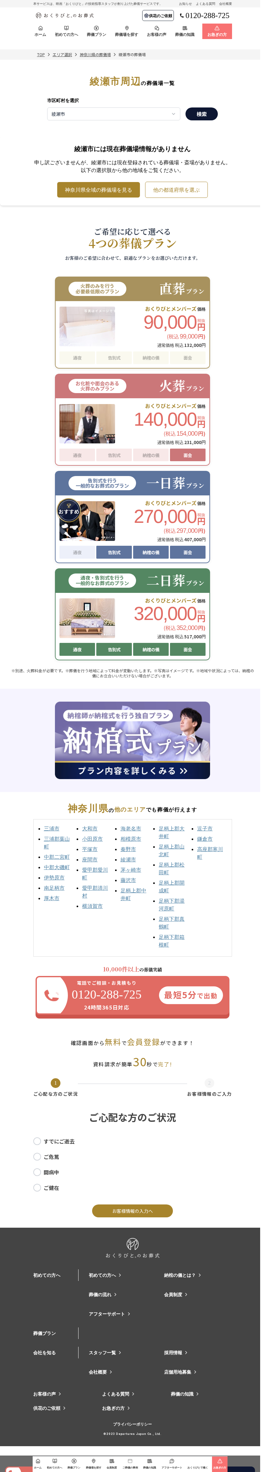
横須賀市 (92, 906)
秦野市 (128, 849)
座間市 (90, 859)
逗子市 (205, 828)
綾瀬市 (128, 859)
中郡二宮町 (57, 857)
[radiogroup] (132, 1164)
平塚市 (90, 849)
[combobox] (113, 113)
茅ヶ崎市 (131, 870)
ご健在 (51, 1188)
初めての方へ (46, 1275)
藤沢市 (128, 880)
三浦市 (51, 828)
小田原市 (92, 839)
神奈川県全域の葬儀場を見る (98, 190)
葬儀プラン (44, 1333)
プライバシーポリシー (132, 1424)
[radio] (37, 1141)
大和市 (90, 828)
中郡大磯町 (57, 867)
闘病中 (51, 1172)
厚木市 (51, 898)
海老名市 (131, 828)
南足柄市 (54, 888)
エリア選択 (62, 54)
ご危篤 (51, 1157)
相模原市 (131, 839)
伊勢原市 (54, 877)
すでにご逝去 (59, 1141)
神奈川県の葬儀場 (95, 54)
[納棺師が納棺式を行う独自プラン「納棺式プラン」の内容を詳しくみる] (132, 740)
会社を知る (44, 1352)
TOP (41, 54)
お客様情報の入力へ (132, 1211)
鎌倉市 (205, 839)
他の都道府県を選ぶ (176, 190)
